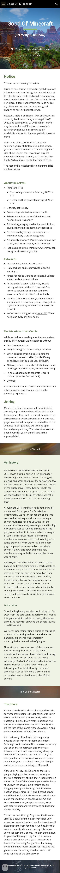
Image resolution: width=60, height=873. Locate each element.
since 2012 (42, 313)
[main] (30, 29)
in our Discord (32, 432)
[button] (3, 4)
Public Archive (26, 294)
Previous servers (15, 290)
